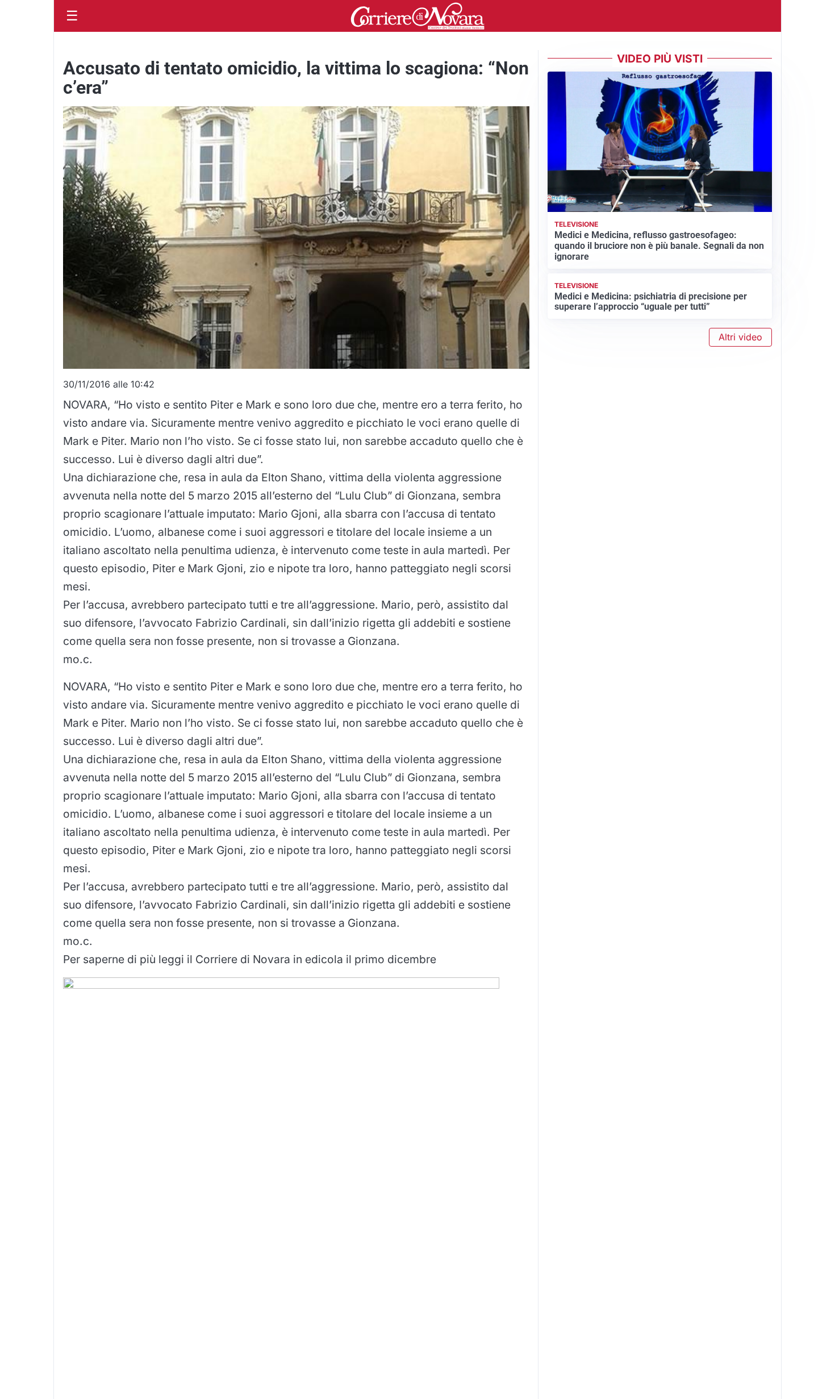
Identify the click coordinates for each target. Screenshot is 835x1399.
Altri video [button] (740, 337)
